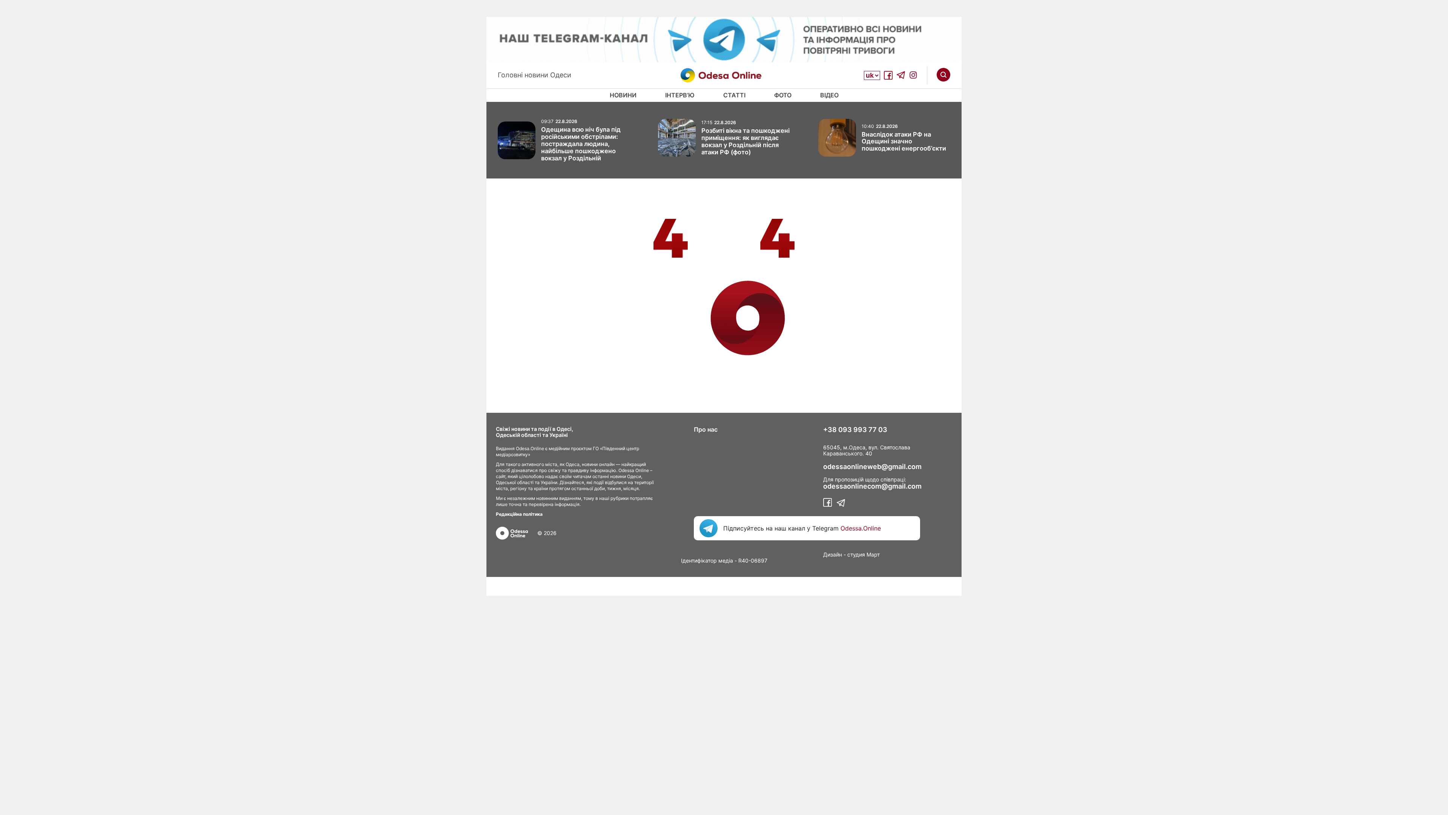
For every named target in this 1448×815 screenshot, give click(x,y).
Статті (734, 95)
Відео (829, 95)
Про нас (706, 429)
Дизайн (832, 554)
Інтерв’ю (680, 95)
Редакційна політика (519, 514)
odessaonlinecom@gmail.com (872, 486)
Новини (623, 95)
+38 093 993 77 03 (855, 430)
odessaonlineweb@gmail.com (872, 467)
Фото (782, 95)
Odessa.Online (861, 528)
